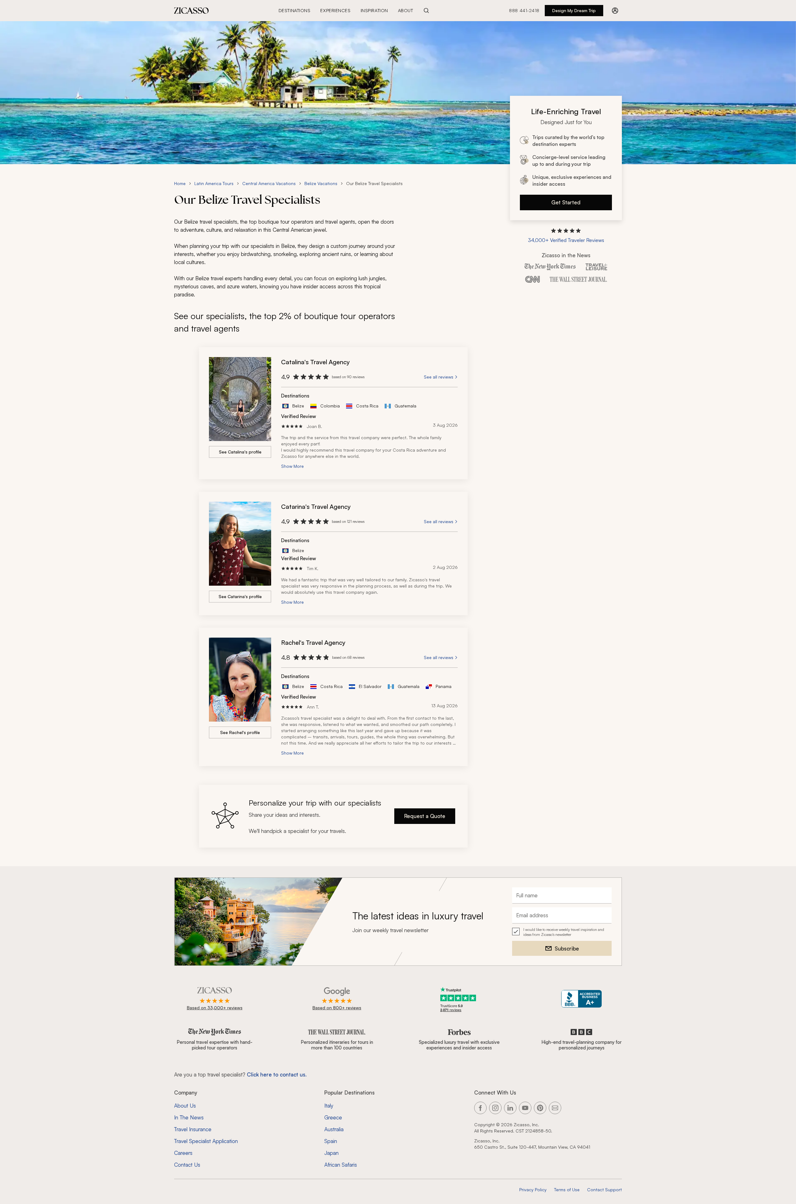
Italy (328, 1105)
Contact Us (187, 1164)
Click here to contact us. (277, 1074)
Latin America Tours (214, 183)
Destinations (295, 10)
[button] (566, 236)
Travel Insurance (192, 1129)
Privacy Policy (533, 1189)
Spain (330, 1141)
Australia (334, 1129)
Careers (183, 1153)
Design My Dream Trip (574, 10)
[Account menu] (615, 10)
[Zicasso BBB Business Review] (581, 999)
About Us (185, 1105)
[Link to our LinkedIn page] (510, 1108)
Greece (333, 1117)
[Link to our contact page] (555, 1108)
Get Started (566, 202)
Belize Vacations (320, 183)
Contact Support (604, 1189)
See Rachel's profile (240, 732)
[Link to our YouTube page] (525, 1108)
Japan (331, 1153)
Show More (292, 466)
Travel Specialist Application (206, 1141)
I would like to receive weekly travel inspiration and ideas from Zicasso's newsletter (563, 932)
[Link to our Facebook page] (480, 1108)
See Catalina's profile (240, 451)
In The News (189, 1117)
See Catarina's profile (240, 596)
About (405, 10)
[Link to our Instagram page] (495, 1108)
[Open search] (426, 10)
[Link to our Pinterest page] (540, 1108)
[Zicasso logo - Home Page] (191, 10)
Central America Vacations (269, 183)
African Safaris (340, 1164)
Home (180, 183)
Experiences (335, 10)
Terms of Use (567, 1189)
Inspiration (374, 10)
